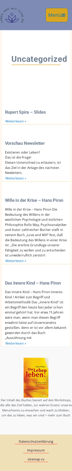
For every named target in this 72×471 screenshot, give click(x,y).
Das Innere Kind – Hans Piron (33, 283)
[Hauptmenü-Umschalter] (57, 15)
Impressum (36, 450)
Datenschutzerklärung (36, 441)
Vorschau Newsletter (25, 143)
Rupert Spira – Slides (25, 112)
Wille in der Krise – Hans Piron (34, 200)
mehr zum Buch (59, 415)
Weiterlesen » (15, 121)
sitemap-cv (36, 459)
